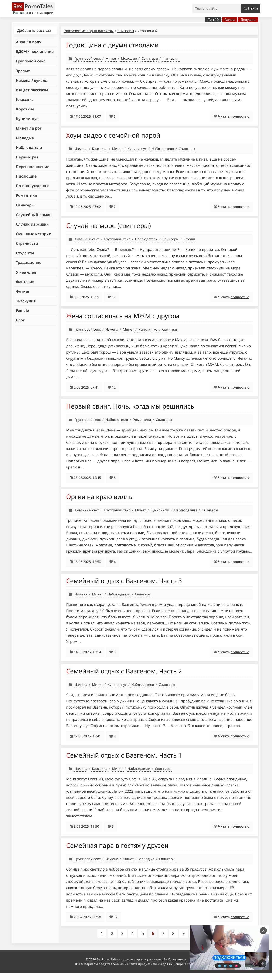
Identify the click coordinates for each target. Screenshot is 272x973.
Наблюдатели (29, 147)
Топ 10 (213, 19)
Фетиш (22, 291)
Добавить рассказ (34, 30)
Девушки (248, 19)
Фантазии (25, 281)
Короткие (25, 109)
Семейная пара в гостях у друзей (117, 845)
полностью (240, 116)
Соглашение (177, 959)
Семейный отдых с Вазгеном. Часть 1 (124, 755)
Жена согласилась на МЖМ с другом (122, 315)
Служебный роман (33, 214)
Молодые (25, 137)
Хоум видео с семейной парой (113, 135)
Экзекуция (26, 300)
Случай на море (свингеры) (108, 225)
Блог (20, 319)
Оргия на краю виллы (100, 496)
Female (22, 310)
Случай (189, 239)
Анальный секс (87, 239)
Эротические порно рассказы (89, 30)
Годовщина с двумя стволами (112, 45)
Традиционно (28, 262)
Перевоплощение (32, 166)
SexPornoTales (107, 959)
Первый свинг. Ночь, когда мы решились (130, 406)
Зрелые (23, 70)
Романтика (26, 195)
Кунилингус (27, 118)
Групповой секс (30, 61)
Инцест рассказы (32, 89)
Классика (25, 99)
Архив (230, 19)
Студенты (25, 252)
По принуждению (33, 185)
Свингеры (25, 205)
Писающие (26, 176)
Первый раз (27, 157)
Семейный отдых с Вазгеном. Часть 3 (124, 580)
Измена (81, 148)
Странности (27, 243)
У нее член (26, 272)
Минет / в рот (29, 128)
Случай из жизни (32, 224)
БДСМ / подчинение (35, 51)
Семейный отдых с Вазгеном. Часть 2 (124, 671)
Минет (110, 58)
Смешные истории (33, 233)
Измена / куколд (31, 80)
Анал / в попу (28, 41)
